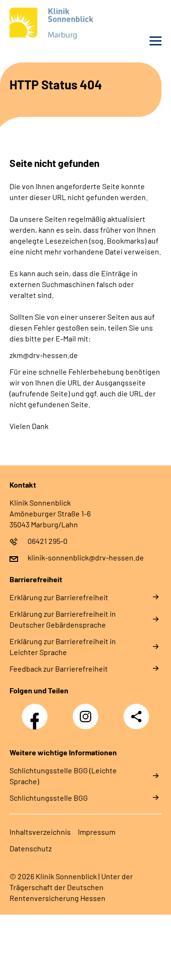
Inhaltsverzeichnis (40, 831)
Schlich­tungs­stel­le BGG (49, 797)
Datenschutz (31, 848)
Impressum (96, 831)
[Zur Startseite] (45, 25)
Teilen (136, 716)
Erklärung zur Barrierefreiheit (59, 597)
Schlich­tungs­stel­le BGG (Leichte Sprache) (63, 776)
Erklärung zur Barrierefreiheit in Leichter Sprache (63, 646)
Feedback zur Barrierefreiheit (59, 668)
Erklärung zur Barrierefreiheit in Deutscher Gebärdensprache (63, 619)
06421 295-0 (47, 540)
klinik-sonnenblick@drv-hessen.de (86, 557)
